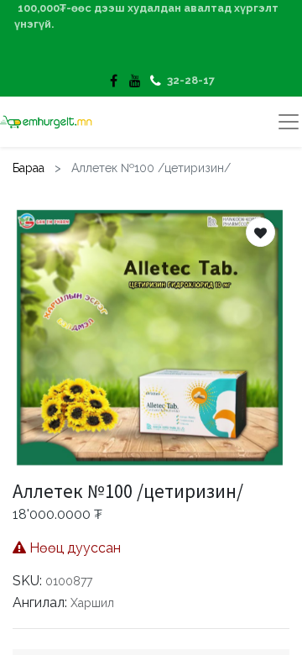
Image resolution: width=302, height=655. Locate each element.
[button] (260, 232)
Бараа (28, 168)
